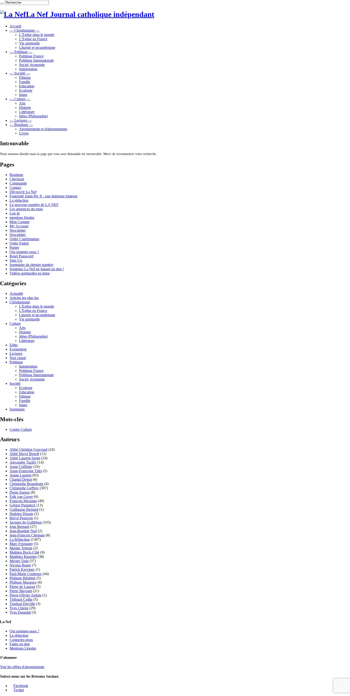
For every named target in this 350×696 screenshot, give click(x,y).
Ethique (25, 77)
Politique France (31, 56)
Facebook (20, 686)
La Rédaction (20, 539)
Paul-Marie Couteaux (26, 574)
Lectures (16, 353)
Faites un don (20, 644)
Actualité (16, 293)
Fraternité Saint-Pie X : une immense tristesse (43, 196)
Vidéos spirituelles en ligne (30, 273)
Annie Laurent (20, 475)
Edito (14, 345)
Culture (15, 323)
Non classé (18, 358)
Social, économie (32, 65)
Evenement (18, 349)
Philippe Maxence (23, 582)
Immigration (28, 69)
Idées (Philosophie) (33, 116)
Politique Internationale (36, 60)
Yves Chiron (19, 608)
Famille (24, 82)
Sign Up (16, 260)
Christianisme (20, 302)
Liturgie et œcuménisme (37, 47)
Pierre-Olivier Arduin (25, 595)
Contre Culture (21, 429)
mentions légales (22, 217)
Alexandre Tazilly (23, 462)
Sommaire (17, 409)
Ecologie (25, 90)
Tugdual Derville (22, 604)
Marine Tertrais (21, 548)
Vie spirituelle (29, 43)
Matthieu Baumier (23, 557)
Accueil (15, 26)
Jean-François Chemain (27, 535)
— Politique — (21, 52)
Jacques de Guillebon (26, 522)
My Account (19, 226)
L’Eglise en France (33, 39)
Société (15, 383)
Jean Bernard (19, 527)
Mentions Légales (23, 648)
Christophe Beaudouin (26, 484)
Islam (23, 95)
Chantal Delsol (21, 479)
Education (26, 86)
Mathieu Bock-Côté (24, 552)
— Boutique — (21, 125)
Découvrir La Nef (23, 192)
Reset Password (21, 256)
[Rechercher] (2, 3)
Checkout (17, 179)
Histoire (25, 107)
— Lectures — (21, 120)
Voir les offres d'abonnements (22, 667)
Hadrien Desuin (21, 514)
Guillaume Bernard (24, 509)
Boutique (16, 175)
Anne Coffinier (21, 467)
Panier (14, 247)
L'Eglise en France (33, 311)
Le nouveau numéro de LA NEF (34, 205)
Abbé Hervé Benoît (24, 454)
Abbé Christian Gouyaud (28, 449)
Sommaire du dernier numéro (31, 265)
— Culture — (20, 99)
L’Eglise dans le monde (36, 35)
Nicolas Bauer (20, 565)
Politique (16, 362)
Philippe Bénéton (22, 578)
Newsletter (18, 230)
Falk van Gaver (21, 497)
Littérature (27, 112)
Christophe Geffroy (24, 488)
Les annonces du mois (26, 209)
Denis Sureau (20, 492)
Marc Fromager (21, 544)
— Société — (20, 73)
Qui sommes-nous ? (24, 631)
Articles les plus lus (24, 298)
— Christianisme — (25, 30)
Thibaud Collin (21, 599)
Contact (15, 187)
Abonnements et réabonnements (43, 129)
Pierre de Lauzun (22, 587)
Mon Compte (20, 222)
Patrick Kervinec (22, 569)
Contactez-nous (21, 640)
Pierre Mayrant (21, 591)
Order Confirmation (24, 239)
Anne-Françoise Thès (26, 471)
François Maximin (23, 501)
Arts (22, 103)
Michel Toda (19, 561)
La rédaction (19, 200)
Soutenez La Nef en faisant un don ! (37, 269)
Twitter (18, 690)
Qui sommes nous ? (24, 252)
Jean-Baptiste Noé (23, 531)
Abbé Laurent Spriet (25, 458)
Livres (24, 133)
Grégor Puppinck (22, 505)
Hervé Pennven (21, 518)
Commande (18, 183)
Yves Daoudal (20, 612)
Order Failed (19, 243)
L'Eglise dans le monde (36, 306)
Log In (15, 213)
